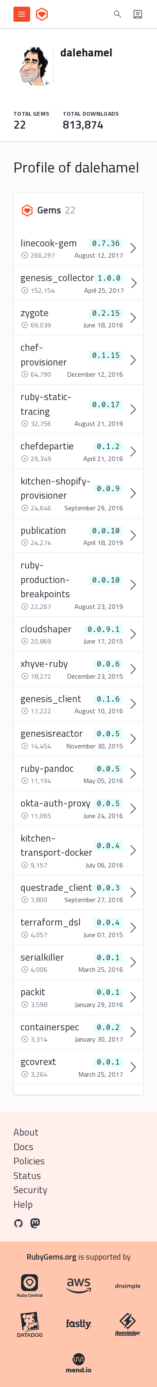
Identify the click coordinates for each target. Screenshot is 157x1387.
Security (30, 1189)
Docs (23, 1146)
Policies (29, 1161)
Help (23, 1204)
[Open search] (117, 14)
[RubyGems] (42, 14)
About (26, 1132)
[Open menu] (21, 14)
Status (27, 1175)
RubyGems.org (52, 1256)
